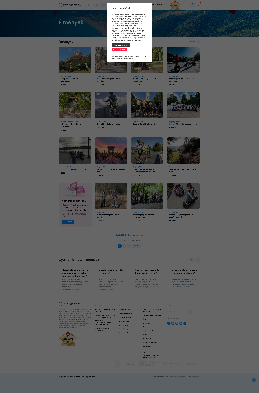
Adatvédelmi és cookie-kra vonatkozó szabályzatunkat (129, 38)
